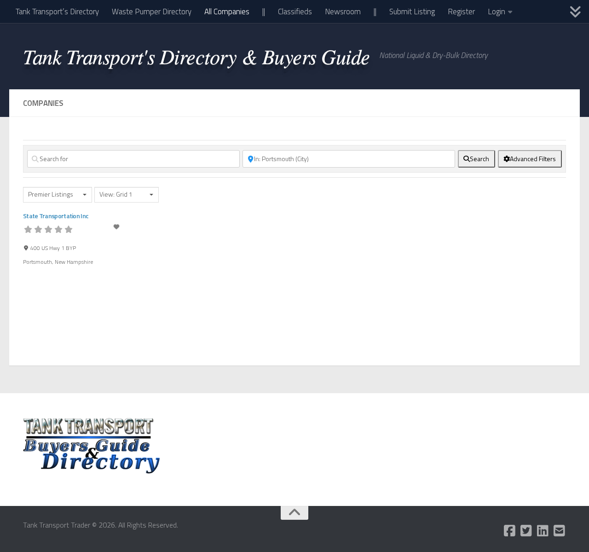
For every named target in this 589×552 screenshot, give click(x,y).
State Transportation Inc (55, 216)
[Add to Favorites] (117, 226)
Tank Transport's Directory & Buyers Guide (196, 56)
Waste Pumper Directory (151, 11)
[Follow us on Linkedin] (543, 530)
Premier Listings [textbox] (50, 194)
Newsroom (343, 11)
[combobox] (57, 195)
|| (263, 11)
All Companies (226, 11)
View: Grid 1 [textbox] (116, 194)
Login (496, 11)
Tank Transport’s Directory (57, 11)
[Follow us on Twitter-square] (526, 530)
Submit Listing (412, 11)
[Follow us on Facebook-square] (509, 530)
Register (461, 11)
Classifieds (295, 11)
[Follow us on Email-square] (559, 530)
